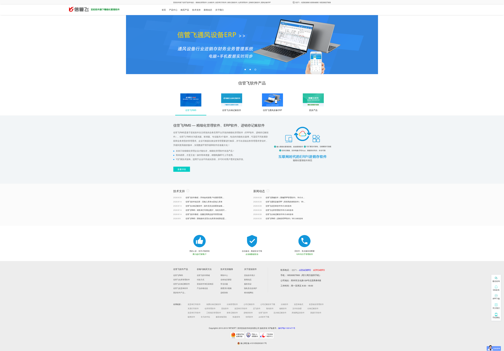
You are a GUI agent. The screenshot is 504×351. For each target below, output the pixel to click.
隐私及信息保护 (250, 288)
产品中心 (173, 9)
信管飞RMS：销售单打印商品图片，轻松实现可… (206, 210)
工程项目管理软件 (213, 312)
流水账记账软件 (280, 312)
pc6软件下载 (264, 316)
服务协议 (247, 284)
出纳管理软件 (232, 304)
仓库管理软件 (243, 2)
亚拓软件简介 (249, 275)
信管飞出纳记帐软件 (181, 284)
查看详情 (181, 169)
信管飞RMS (178, 275)
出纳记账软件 (312, 308)
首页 (164, 9)
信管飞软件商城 (203, 275)
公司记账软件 (249, 304)
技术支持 (196, 9)
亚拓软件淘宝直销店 (205, 284)
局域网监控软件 (298, 312)
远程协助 (224, 292)
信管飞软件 (263, 312)
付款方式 (200, 279)
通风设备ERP (266, 2)
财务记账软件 (232, 2)
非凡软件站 (205, 316)
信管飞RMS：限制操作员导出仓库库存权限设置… (206, 218)
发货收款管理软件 (316, 304)
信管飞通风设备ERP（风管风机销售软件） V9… (285, 201)
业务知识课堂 (226, 279)
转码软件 (249, 316)
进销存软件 (248, 312)
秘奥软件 (191, 316)
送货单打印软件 (220, 2)
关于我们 (219, 9)
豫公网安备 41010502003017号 (253, 343)
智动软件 (270, 308)
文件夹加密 (297, 308)
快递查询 (236, 316)
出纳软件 (211, 2)
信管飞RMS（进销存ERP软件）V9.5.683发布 (284, 218)
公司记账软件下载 (267, 304)
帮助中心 (224, 275)
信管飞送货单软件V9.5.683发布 (279, 205)
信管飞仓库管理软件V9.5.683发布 (279, 210)
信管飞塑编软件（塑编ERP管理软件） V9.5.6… (285, 197)
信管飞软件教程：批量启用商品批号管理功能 (204, 214)
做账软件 (283, 308)
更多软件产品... (179, 292)
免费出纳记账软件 (213, 304)
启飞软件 (256, 308)
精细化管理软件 (201, 2)
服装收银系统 (221, 316)
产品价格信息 (202, 288)
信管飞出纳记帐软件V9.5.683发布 (279, 214)
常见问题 (224, 284)
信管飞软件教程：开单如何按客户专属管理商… (205, 197)
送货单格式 (298, 304)
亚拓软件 (225, 308)
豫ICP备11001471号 (286, 328)
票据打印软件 (315, 312)
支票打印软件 (193, 308)
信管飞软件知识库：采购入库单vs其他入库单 (204, 201)
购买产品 (185, 9)
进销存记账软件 (254, 2)
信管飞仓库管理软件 (181, 279)
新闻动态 (208, 9)
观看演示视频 (226, 288)
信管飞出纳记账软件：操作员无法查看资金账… (205, 205)
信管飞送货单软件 (180, 288)
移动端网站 (248, 292)
